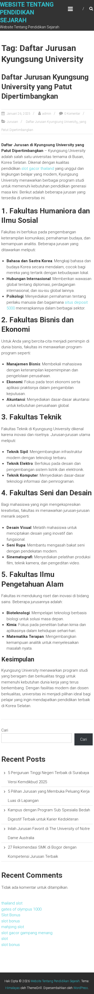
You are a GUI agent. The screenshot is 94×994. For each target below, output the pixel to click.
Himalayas (12, 988)
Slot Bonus (10, 915)
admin (46, 113)
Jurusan (12, 122)
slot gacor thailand (37, 168)
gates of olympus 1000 (21, 909)
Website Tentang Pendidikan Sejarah (27, 12)
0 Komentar (72, 113)
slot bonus (10, 921)
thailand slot (11, 903)
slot (4, 938)
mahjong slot (12, 926)
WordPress (80, 988)
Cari (4, 730)
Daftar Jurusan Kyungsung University (52, 122)
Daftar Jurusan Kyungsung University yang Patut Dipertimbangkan (45, 87)
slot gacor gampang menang (26, 932)
